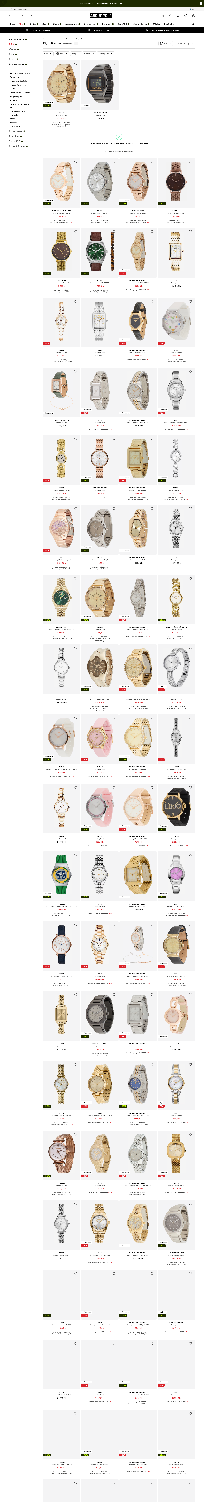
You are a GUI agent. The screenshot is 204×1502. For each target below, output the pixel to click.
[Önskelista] (185, 15)
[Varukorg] (193, 15)
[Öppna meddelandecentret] (178, 15)
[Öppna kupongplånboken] (162, 15)
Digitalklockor (82, 39)
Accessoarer (57, 39)
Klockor (69, 39)
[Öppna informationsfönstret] (201, 3)
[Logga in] (170, 15)
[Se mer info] (61, 126)
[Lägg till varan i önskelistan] (75, 64)
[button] (165, 43)
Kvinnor (13, 16)
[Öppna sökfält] (192, 24)
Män (23, 16)
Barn (32, 16)
